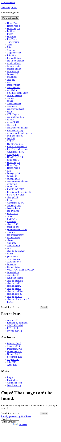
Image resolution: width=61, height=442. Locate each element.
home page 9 (13, 186)
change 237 (12, 224)
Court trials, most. (15, 152)
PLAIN (10, 302)
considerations (13, 87)
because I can (13, 208)
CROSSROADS (15, 325)
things (10, 101)
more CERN (13, 122)
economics (12, 106)
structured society (15, 130)
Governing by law (15, 202)
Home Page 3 (13, 28)
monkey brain (13, 85)
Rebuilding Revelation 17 (19, 192)
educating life (13, 275)
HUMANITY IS (15, 143)
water (9, 82)
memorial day (13, 237)
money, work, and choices (19, 133)
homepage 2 (13, 74)
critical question (14, 95)
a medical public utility (17, 93)
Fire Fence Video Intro (17, 149)
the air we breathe (15, 60)
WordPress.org (14, 385)
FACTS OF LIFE (15, 189)
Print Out (11, 55)
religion (10, 119)
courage (11, 98)
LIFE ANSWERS (15, 194)
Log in (10, 377)
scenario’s (11, 221)
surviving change (15, 277)
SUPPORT (12, 219)
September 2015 (14, 357)
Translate (23, 424)
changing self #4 (15, 291)
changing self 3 (14, 288)
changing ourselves (16, 251)
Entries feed (12, 380)
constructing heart (15, 109)
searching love (14, 261)
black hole (12, 125)
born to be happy (15, 135)
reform (10, 253)
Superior (11, 50)
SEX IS (10, 141)
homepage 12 (13, 178)
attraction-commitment (17, 181)
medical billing (14, 68)
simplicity (11, 243)
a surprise (11, 232)
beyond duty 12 (14, 330)
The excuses (13, 42)
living (9, 200)
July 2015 (11, 362)
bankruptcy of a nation (17, 127)
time (9, 248)
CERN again (13, 114)
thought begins (14, 66)
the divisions (13, 210)
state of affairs (13, 245)
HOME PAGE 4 (15, 157)
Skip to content (8, 2)
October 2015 (13, 354)
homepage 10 (13, 173)
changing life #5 (14, 294)
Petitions (11, 31)
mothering (12, 184)
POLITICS (12, 213)
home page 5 (13, 160)
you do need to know (17, 229)
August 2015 (13, 359)
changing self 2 (14, 285)
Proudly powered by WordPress (16, 416)
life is (9, 111)
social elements (14, 103)
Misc (9, 47)
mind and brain (14, 63)
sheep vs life (13, 227)
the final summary (15, 235)
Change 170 (13, 154)
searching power (15, 259)
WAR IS (11, 138)
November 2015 (14, 351)
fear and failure (14, 58)
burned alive (13, 272)
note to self (12, 320)
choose (10, 240)
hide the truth (13, 71)
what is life (12, 90)
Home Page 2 (13, 26)
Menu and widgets (10, 18)
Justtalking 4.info (9, 7)
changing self (13, 283)
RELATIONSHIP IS (17, 146)
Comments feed (14, 382)
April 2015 (12, 365)
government (12, 256)
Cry (9, 170)
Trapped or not (14, 52)
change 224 (12, 197)
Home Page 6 (13, 162)
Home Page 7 (13, 165)
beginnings (12, 76)
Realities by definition (17, 322)
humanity (11, 264)
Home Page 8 (13, 168)
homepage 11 (13, 176)
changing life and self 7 (18, 299)
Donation (11, 36)
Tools (9, 44)
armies (10, 216)
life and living (13, 267)
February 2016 (14, 343)
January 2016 (13, 346)
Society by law (14, 205)
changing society (15, 280)
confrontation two (15, 117)
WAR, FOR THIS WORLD (20, 269)
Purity (10, 34)
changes (11, 79)
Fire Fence (12, 39)
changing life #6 (14, 296)
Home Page (12, 23)
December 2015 (14, 348)
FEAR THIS (13, 328)
